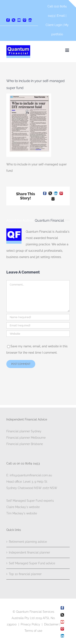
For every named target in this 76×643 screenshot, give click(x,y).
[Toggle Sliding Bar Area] (72, 4)
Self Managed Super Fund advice (32, 563)
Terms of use (33, 630)
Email (61, 15)
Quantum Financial (49, 220)
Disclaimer (51, 624)
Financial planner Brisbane (24, 444)
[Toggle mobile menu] (67, 50)
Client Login (54, 25)
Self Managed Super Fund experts (30, 500)
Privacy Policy (30, 624)
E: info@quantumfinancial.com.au (29, 475)
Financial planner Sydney (23, 431)
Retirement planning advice (28, 541)
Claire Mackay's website (23, 507)
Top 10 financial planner (25, 574)
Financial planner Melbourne (26, 437)
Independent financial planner (29, 552)
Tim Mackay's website (21, 513)
